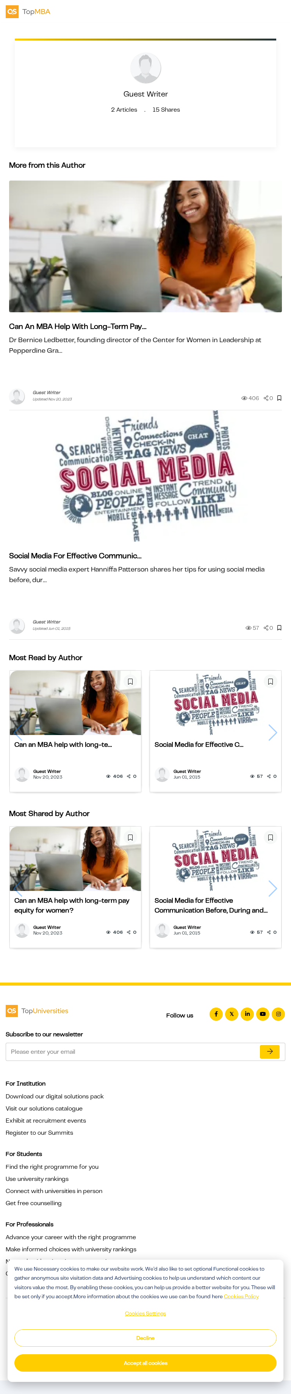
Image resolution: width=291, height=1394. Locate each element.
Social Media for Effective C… (199, 744)
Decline (145, 1338)
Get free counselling (34, 1203)
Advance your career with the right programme (71, 1237)
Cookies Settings (145, 1313)
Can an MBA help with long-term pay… (77, 326)
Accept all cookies (145, 1363)
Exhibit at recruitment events (46, 1121)
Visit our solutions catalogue (44, 1108)
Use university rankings (37, 1179)
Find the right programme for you (52, 1167)
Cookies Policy (241, 1296)
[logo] (28, 11)
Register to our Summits (39, 1133)
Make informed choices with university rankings (71, 1249)
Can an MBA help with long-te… (63, 744)
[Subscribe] (270, 1052)
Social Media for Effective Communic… (75, 556)
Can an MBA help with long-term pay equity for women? (72, 905)
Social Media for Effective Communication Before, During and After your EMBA (209, 905)
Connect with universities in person (54, 1191)
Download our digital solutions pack (55, 1096)
